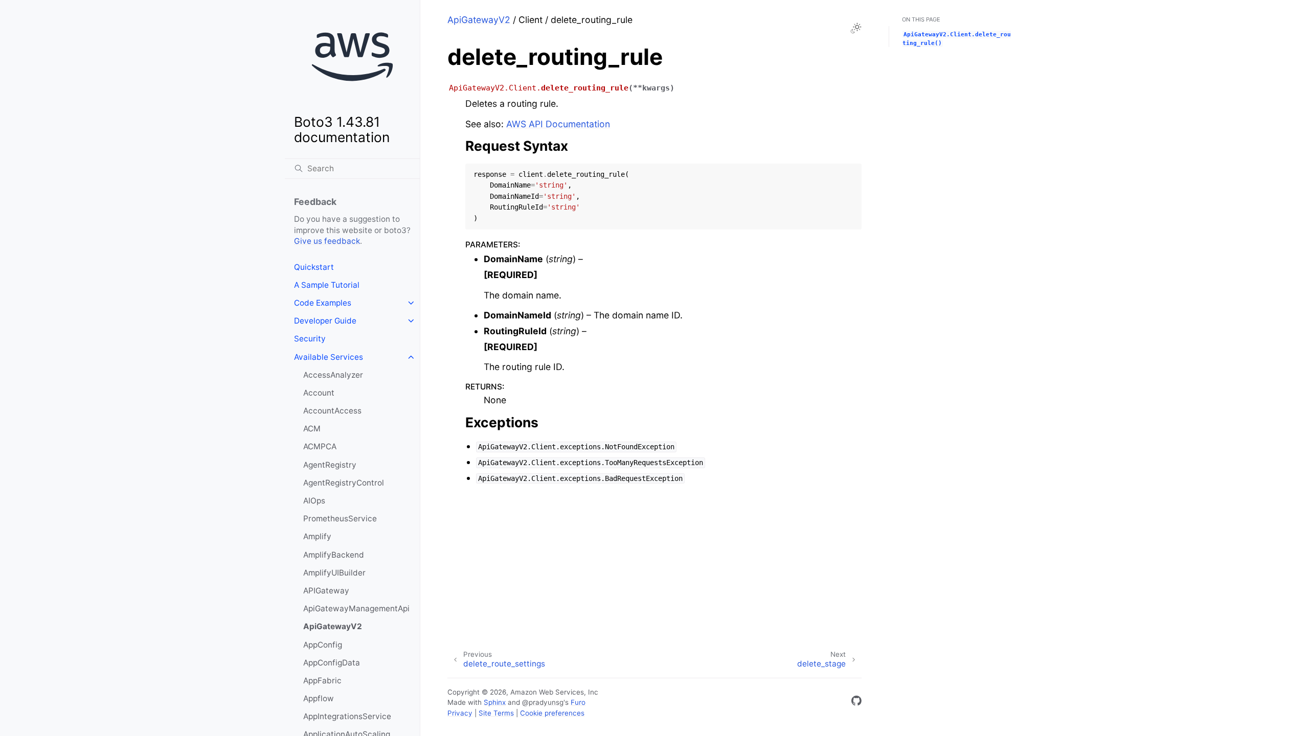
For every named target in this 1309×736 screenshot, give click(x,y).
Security (310, 338)
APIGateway (326, 590)
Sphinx (495, 702)
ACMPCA (319, 446)
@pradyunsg (542, 702)
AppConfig (322, 645)
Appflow (318, 698)
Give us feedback (327, 241)
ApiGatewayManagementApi (356, 608)
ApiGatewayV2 (332, 626)
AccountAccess (332, 411)
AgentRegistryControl (343, 483)
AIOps (314, 500)
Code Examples (322, 303)
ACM (312, 428)
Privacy (459, 713)
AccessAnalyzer (333, 375)
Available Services (328, 357)
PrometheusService (340, 518)
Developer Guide (325, 321)
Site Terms (496, 713)
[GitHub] (856, 702)
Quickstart (314, 267)
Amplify (317, 536)
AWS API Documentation (558, 124)
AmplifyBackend (333, 555)
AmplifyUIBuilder (334, 573)
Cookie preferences (552, 713)
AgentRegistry (329, 465)
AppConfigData (331, 663)
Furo (578, 702)
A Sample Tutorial (326, 285)
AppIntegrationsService (347, 716)
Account (318, 393)
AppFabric (322, 680)
